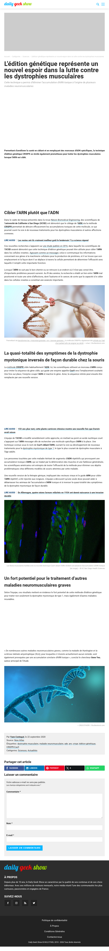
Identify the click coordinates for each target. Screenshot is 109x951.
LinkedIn (33, 768)
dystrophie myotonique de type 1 (38, 448)
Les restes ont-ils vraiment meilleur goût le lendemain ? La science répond (53, 240)
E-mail (10, 835)
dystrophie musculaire (27, 743)
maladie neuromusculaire (51, 743)
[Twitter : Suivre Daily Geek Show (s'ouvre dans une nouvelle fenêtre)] (34, 903)
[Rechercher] (98, 5)
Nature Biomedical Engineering (65, 220)
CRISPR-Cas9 (13, 747)
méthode (15, 367)
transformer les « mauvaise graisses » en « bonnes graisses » (41, 341)
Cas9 (72, 370)
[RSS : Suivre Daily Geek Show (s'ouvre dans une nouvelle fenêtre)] (25, 903)
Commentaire (13, 791)
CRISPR (8, 226)
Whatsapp (94, 768)
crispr (75, 743)
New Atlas (19, 740)
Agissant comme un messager (44, 253)
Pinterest (54, 768)
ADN (47, 367)
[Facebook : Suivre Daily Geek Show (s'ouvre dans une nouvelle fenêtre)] (7, 903)
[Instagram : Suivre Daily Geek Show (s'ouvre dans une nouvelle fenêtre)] (16, 903)
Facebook (13, 768)
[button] (103, 4)
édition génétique (87, 743)
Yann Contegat (17, 737)
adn (66, 743)
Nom (9, 823)
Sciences (22, 750)
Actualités (32, 750)
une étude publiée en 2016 (55, 246)
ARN (80, 223)
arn (70, 743)
